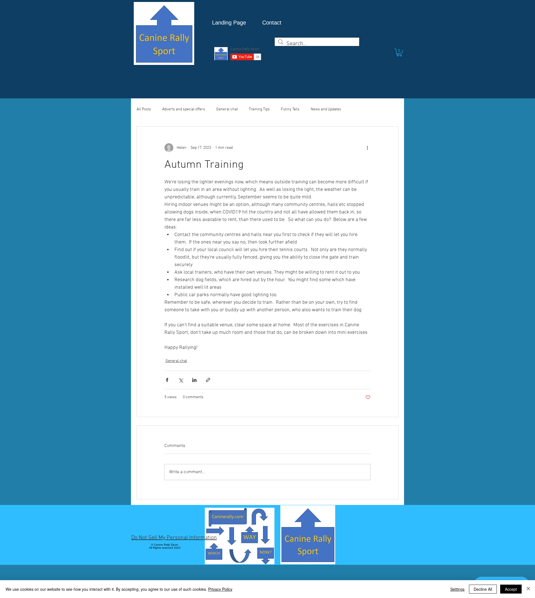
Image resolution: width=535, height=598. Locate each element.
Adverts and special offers (183, 109)
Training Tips (259, 109)
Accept (511, 589)
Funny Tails (290, 109)
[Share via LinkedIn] (194, 380)
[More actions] (367, 147)
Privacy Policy (220, 589)
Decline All (483, 589)
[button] (399, 52)
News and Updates (326, 109)
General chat (227, 109)
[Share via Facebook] (167, 380)
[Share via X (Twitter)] (180, 380)
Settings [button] (457, 589)
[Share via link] (208, 380)
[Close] (528, 589)
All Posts (144, 109)
